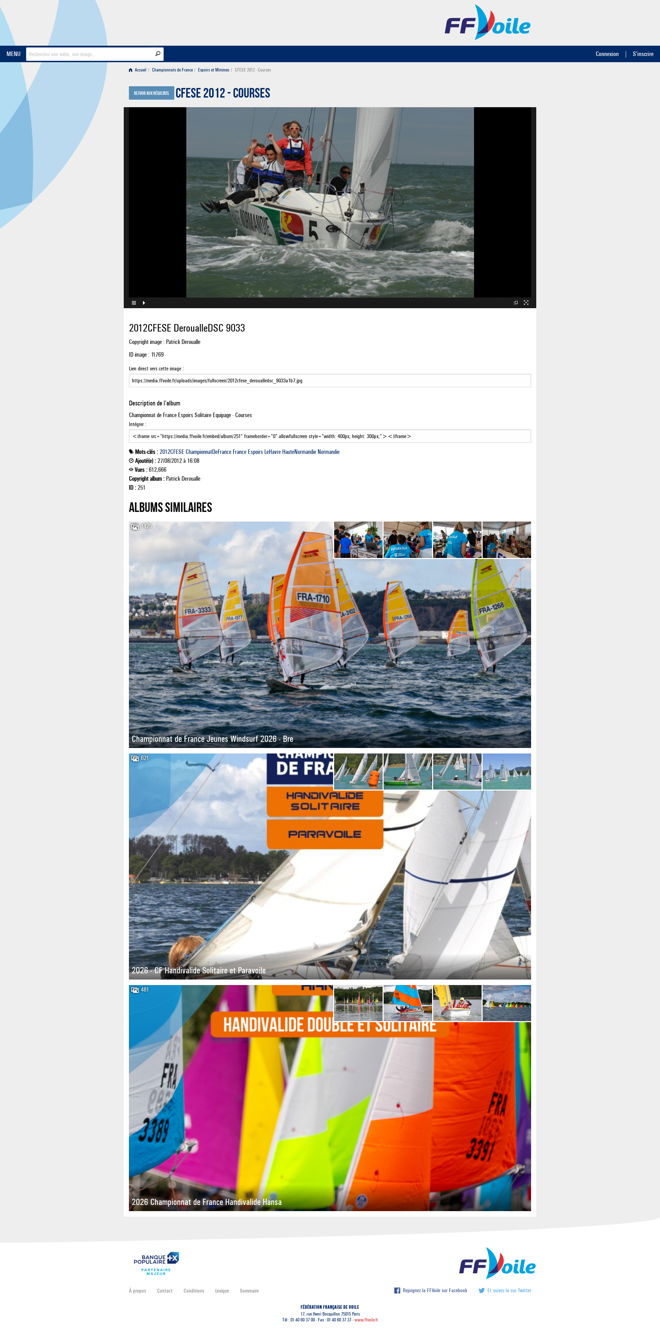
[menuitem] (139, 70)
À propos (137, 1290)
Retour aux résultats (151, 93)
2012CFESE (172, 451)
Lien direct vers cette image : (156, 368)
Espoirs (255, 451)
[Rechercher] (158, 53)
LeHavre (272, 451)
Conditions (194, 1290)
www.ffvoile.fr (366, 1320)
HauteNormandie (299, 451)
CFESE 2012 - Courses (223, 95)
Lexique (222, 1290)
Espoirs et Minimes (213, 70)
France (239, 451)
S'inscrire (643, 54)
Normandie (329, 451)
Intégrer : (137, 424)
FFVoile (487, 21)
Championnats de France (172, 70)
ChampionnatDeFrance (208, 451)
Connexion (607, 54)
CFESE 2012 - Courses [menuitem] (253, 70)
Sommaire (249, 1290)
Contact (165, 1290)
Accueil (140, 70)
